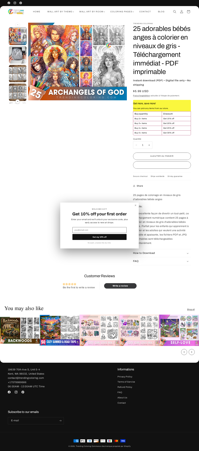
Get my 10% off (100, 237)
